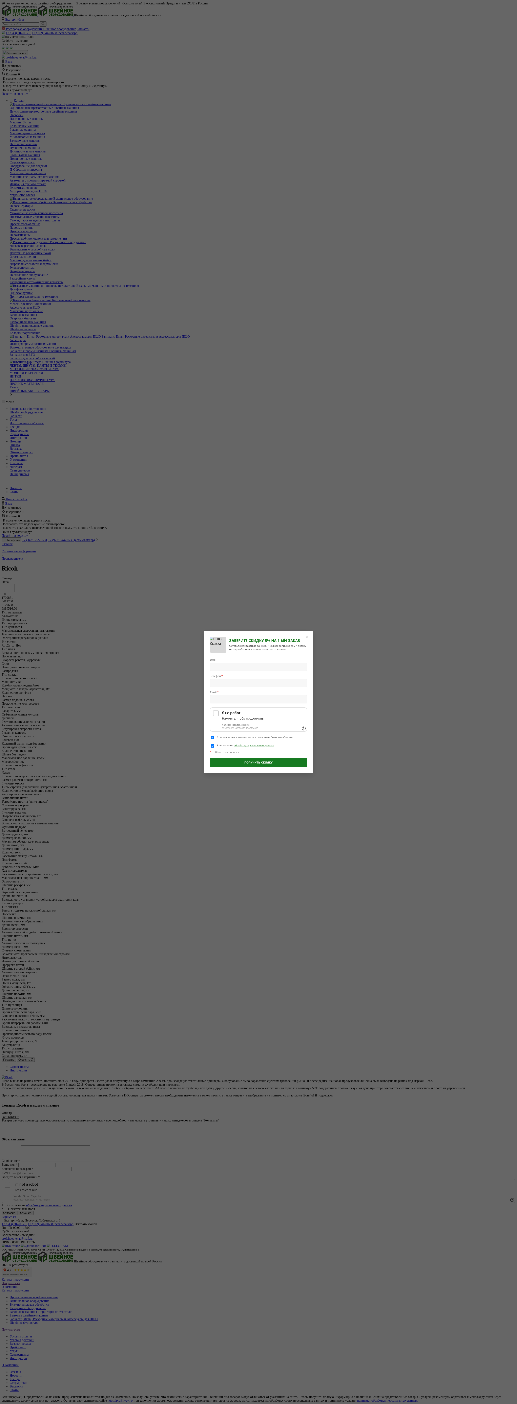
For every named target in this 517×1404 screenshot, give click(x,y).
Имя (212, 660)
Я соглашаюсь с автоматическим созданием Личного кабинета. (255, 737)
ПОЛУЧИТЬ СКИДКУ (258, 762)
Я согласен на (245, 745)
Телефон (216, 676)
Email (214, 692)
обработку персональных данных (254, 745)
